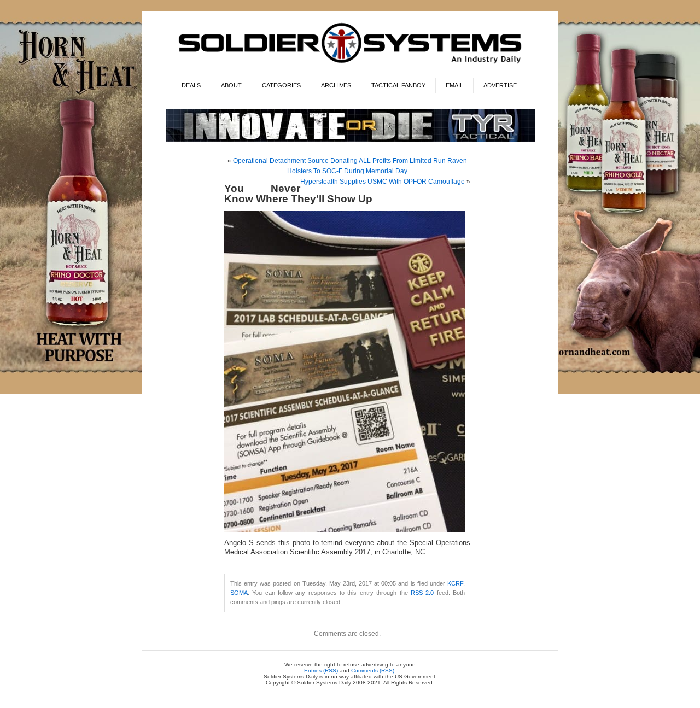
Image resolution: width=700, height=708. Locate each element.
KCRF (455, 583)
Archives (336, 85)
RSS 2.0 (422, 592)
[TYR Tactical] (350, 140)
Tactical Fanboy (398, 85)
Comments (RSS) (372, 671)
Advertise (500, 85)
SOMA (239, 592)
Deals (191, 85)
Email (454, 85)
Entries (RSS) (321, 671)
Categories (281, 85)
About (231, 85)
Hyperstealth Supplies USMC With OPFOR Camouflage (382, 181)
